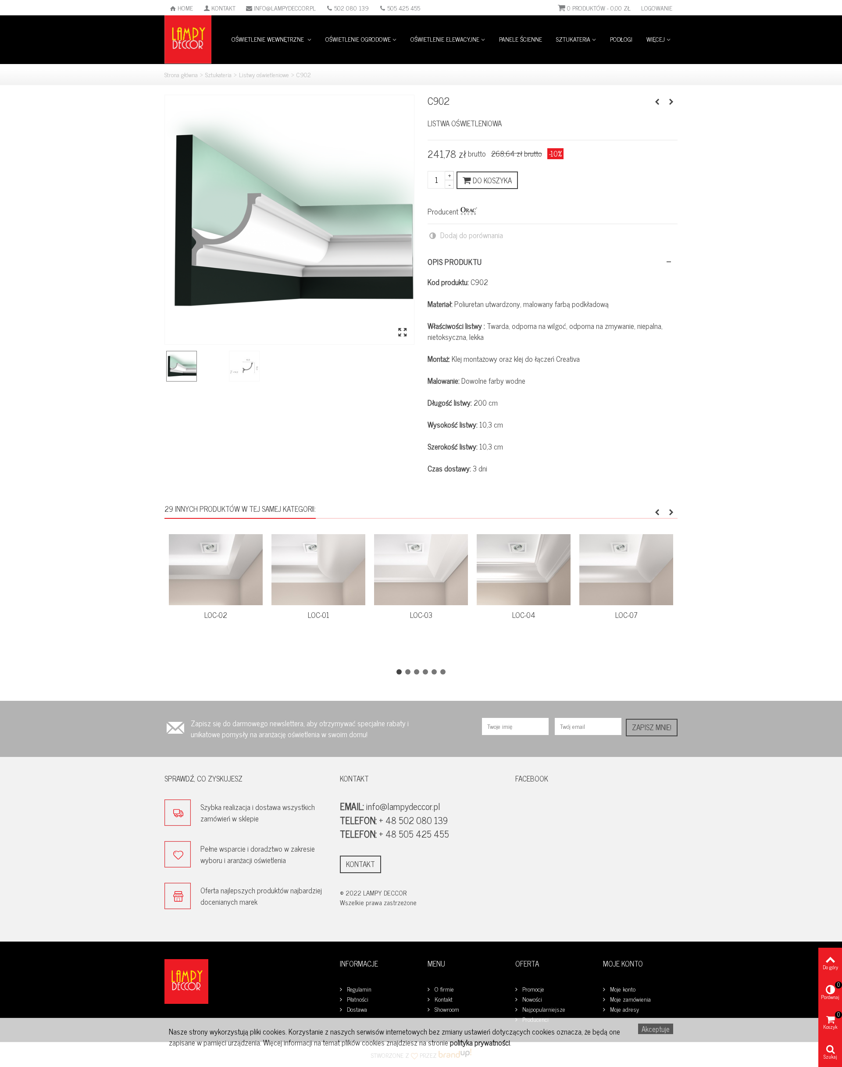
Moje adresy (623, 1009)
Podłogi (621, 39)
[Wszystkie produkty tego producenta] (469, 211)
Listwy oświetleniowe (264, 74)
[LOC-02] (216, 569)
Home (185, 8)
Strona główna (181, 74)
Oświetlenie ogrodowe (358, 39)
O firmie (443, 989)
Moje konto (621, 989)
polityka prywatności (480, 1042)
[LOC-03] (421, 569)
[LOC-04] (524, 569)
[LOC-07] (626, 569)
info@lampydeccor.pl (285, 8)
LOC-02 (215, 615)
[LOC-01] (318, 569)
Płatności (356, 999)
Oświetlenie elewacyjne (444, 39)
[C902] (289, 219)
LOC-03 (421, 615)
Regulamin (358, 989)
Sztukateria (573, 39)
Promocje (532, 989)
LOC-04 (523, 615)
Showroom (446, 1009)
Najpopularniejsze (543, 1009)
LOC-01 (318, 615)
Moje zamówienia (629, 999)
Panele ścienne (520, 39)
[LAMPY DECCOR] (187, 38)
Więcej (655, 39)
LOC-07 (626, 615)
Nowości (531, 999)
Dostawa (356, 1009)
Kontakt (223, 8)
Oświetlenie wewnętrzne (269, 39)
